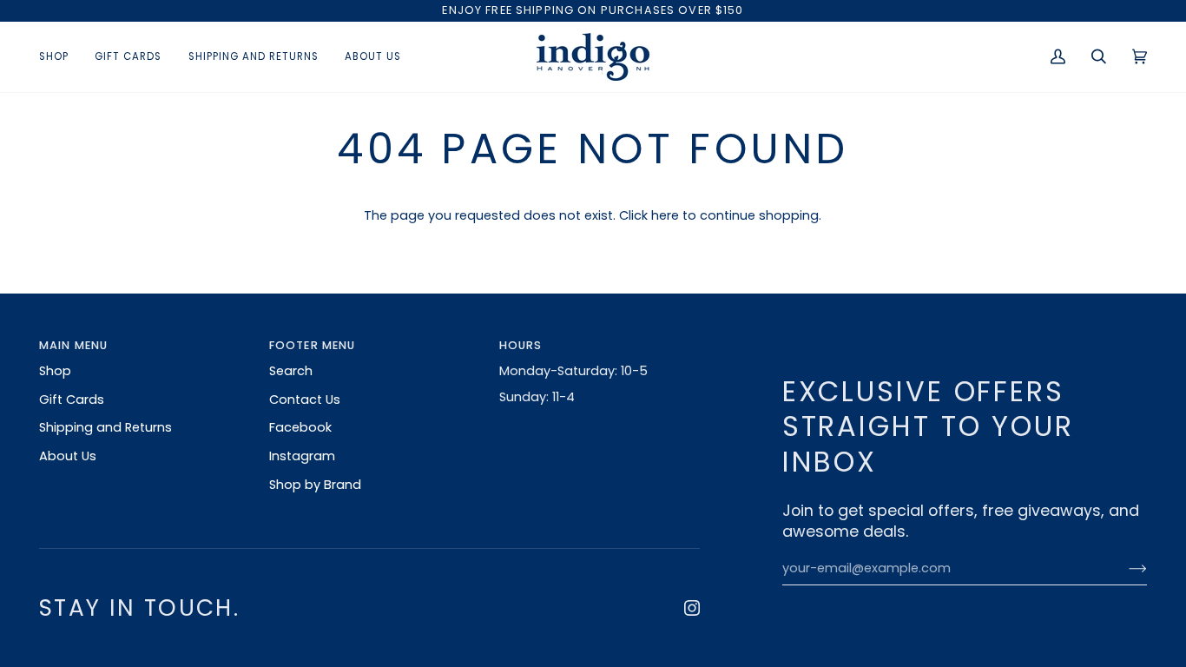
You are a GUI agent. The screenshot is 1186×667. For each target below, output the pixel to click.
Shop (55, 371)
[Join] (1124, 569)
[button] (60, 57)
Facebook (300, 427)
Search (291, 371)
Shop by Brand (315, 484)
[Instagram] (692, 608)
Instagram (302, 456)
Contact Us (304, 399)
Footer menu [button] (312, 345)
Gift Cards (71, 399)
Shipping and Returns (105, 427)
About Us (67, 456)
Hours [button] (521, 345)
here (665, 215)
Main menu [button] (73, 345)
